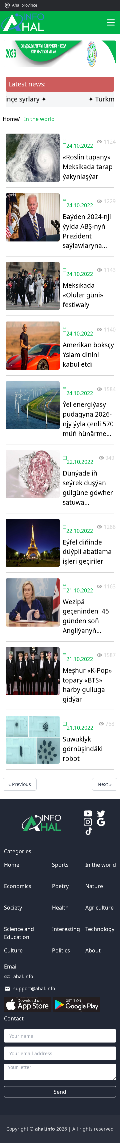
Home (11, 864)
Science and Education (19, 933)
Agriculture (99, 907)
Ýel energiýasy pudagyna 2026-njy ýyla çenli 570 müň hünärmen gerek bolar (88, 419)
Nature (94, 886)
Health (60, 907)
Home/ (11, 119)
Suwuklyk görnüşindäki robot (83, 748)
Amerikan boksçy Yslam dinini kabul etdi (88, 354)
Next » (105, 784)
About (93, 950)
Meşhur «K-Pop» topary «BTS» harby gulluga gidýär (87, 685)
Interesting (66, 929)
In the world (100, 864)
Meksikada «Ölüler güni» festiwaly (83, 295)
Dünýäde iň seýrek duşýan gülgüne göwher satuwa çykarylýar (88, 488)
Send (60, 1091)
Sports (60, 864)
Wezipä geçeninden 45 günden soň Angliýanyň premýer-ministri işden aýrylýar (88, 616)
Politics (61, 950)
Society (13, 907)
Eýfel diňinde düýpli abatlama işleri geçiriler (87, 552)
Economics (17, 886)
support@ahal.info (34, 988)
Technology (99, 929)
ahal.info (23, 976)
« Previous (19, 784)
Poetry (60, 886)
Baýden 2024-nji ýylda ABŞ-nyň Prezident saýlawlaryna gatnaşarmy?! (87, 231)
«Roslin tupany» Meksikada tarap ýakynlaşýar (88, 166)
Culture (13, 950)
